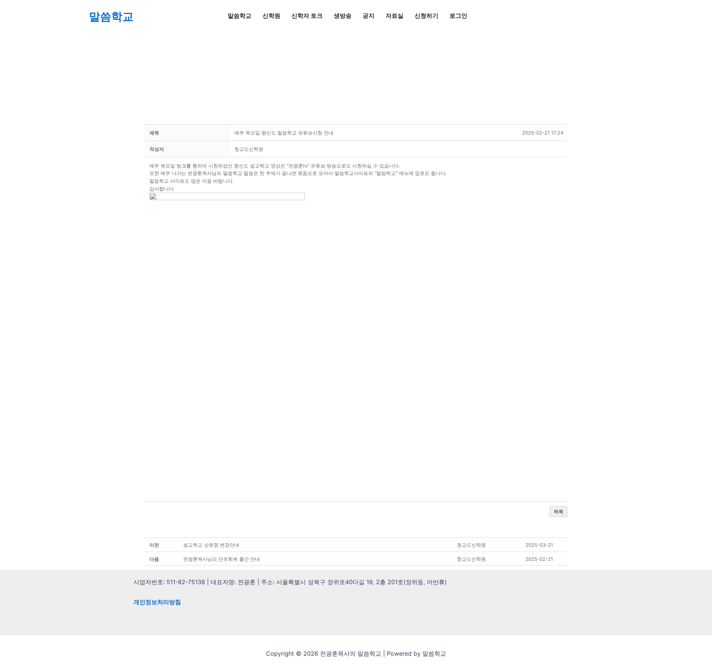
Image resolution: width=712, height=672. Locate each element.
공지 (369, 15)
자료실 (394, 15)
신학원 (271, 15)
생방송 (343, 15)
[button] (248, 149)
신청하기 (426, 15)
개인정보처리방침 (157, 602)
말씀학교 (111, 16)
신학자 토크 (307, 15)
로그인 (458, 15)
